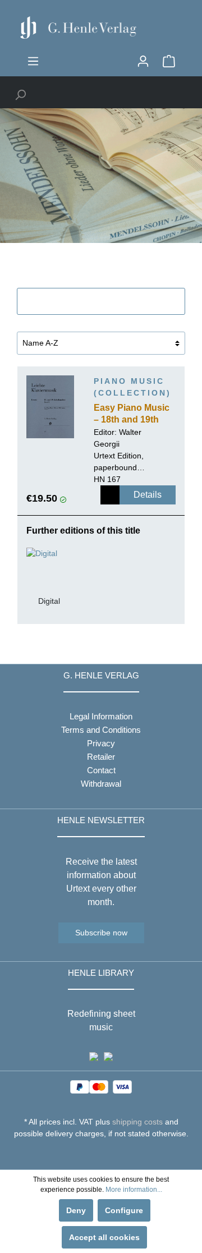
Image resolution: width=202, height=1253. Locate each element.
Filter (107, 301)
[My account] (143, 61)
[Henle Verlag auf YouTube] (93, 1154)
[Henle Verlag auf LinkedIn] (110, 1154)
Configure (124, 1210)
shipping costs (137, 1121)
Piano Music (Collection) (132, 387)
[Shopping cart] (169, 61)
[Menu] (33, 61)
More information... (133, 1190)
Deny (76, 1210)
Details (148, 494)
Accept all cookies (104, 1237)
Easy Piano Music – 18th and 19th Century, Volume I (131, 414)
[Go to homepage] (101, 27)
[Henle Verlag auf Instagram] (101, 1154)
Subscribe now (101, 932)
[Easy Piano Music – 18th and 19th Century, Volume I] (50, 406)
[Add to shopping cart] (110, 494)
